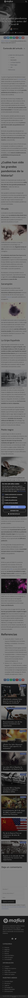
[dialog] (14, 499)
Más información (22, 491)
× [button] (24, 483)
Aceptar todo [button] (14, 507)
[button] (14, 514)
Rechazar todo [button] (14, 510)
